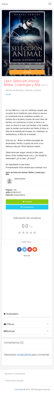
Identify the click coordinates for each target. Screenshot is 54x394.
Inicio (5, 4)
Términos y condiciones (14, 374)
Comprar (28, 202)
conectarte (24, 354)
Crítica (28, 72)
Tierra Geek (18, 389)
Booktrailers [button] (12, 314)
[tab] (27, 314)
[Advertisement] (27, 102)
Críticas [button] (10, 324)
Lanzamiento (28, 207)
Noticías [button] (10, 331)
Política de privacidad (13, 380)
